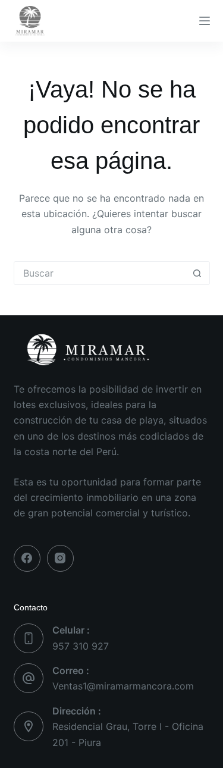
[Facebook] (27, 558)
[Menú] (204, 20)
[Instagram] (60, 558)
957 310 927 (80, 646)
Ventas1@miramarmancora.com (123, 686)
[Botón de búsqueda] (197, 273)
